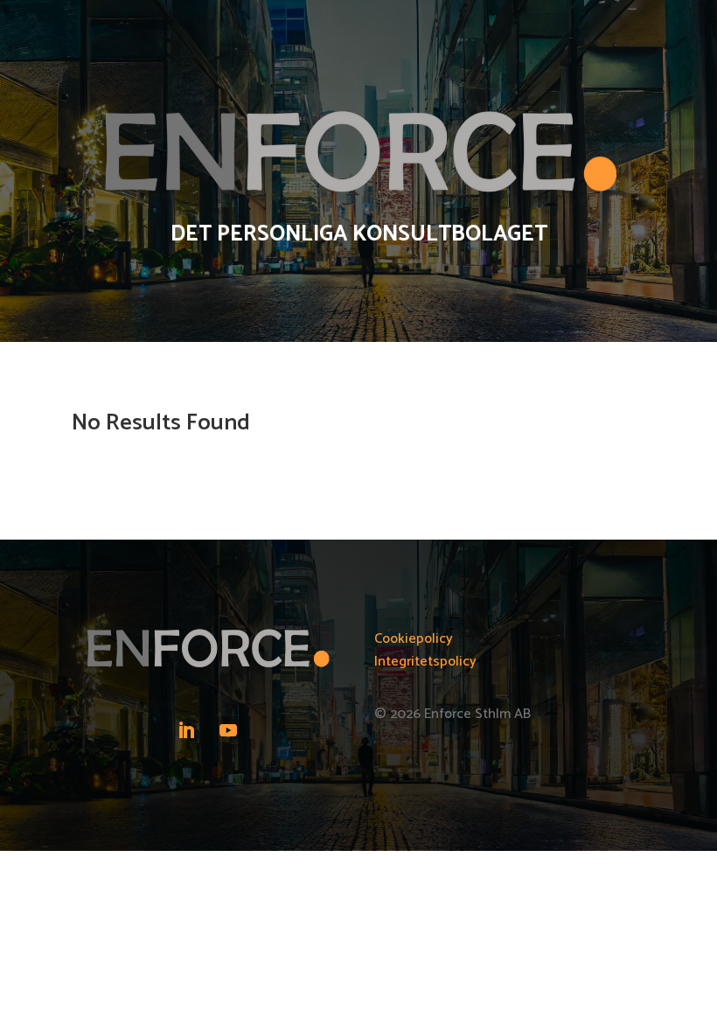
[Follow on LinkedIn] (186, 730)
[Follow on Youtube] (228, 730)
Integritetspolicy (425, 661)
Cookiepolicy (413, 639)
